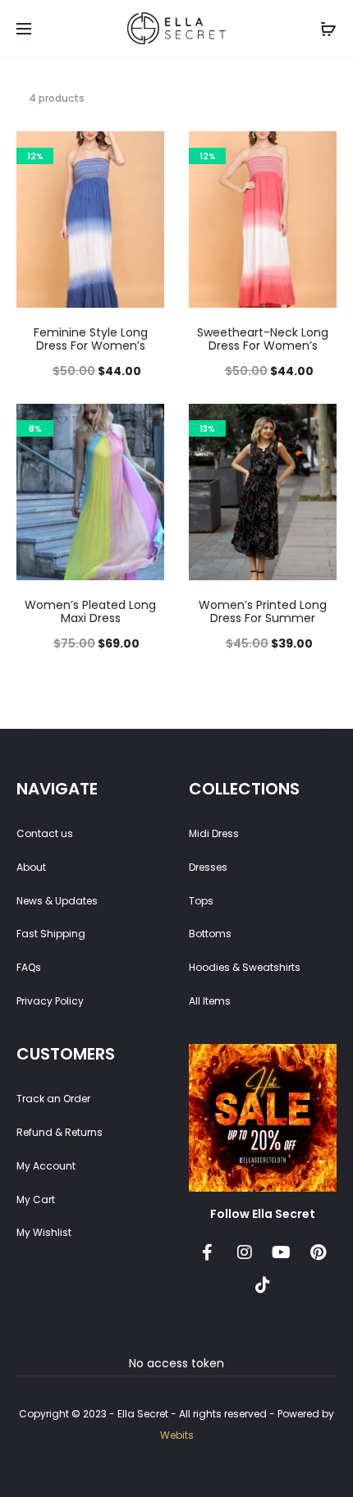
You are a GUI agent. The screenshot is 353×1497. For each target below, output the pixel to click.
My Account (46, 1166)
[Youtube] (281, 1252)
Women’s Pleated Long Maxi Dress (90, 612)
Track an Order (53, 1099)
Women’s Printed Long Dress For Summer (263, 612)
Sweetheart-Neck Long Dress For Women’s (262, 339)
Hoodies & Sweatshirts (244, 967)
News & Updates (57, 901)
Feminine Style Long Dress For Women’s (91, 339)
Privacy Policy (50, 1001)
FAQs (28, 967)
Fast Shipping (50, 934)
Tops (201, 901)
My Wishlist (43, 1232)
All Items (210, 1001)
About (31, 867)
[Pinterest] (318, 1252)
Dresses (208, 867)
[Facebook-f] (207, 1252)
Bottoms (210, 934)
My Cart (35, 1199)
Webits (177, 1435)
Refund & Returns (59, 1132)
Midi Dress (214, 833)
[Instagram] (244, 1252)
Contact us (44, 833)
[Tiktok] (262, 1285)
